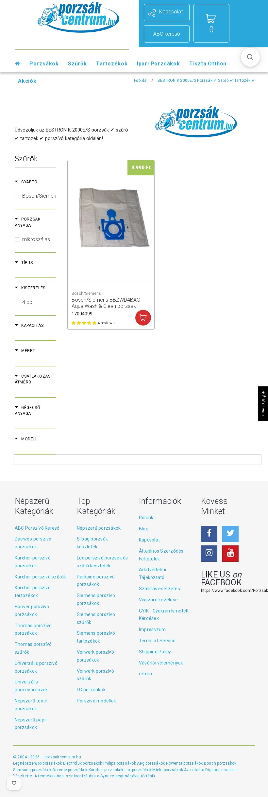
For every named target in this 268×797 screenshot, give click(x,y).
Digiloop (212, 770)
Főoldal (141, 80)
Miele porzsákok (168, 770)
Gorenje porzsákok (70, 770)
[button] (250, 57)
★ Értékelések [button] (263, 403)
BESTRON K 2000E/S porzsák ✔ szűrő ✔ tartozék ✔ (206, 80)
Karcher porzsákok (107, 770)
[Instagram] (209, 553)
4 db (27, 302)
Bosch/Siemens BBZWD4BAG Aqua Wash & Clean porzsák (106, 303)
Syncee (107, 776)
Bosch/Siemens (40, 196)
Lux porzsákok (138, 770)
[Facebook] (209, 534)
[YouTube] (230, 553)
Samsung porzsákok (32, 770)
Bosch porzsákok (220, 763)
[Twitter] (230, 534)
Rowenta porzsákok (185, 763)
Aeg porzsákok (151, 763)
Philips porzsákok (120, 763)
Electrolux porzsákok (82, 763)
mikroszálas (36, 239)
